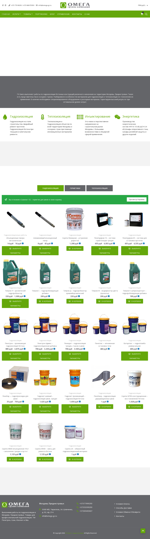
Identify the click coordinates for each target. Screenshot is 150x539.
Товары (27, 14)
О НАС (87, 14)
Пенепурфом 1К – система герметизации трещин (104, 239)
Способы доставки (124, 508)
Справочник (63, 14)
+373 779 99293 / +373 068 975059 (22, 5)
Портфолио (41, 14)
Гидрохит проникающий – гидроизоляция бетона (75, 397)
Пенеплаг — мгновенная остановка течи (105, 344)
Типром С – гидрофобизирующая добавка (45, 292)
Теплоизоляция (58, 116)
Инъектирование (97, 116)
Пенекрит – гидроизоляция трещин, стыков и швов (75, 344)
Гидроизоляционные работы (15, 235)
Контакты (77, 14)
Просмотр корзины (136, 199)
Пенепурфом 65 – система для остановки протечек (134, 239)
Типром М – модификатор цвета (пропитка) (105, 292)
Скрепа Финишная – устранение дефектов (75, 239)
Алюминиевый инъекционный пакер (45, 239)
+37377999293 (86, 503)
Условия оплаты (123, 504)
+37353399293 (86, 507)
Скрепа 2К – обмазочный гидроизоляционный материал (75, 450)
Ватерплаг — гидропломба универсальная (134, 344)
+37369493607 (86, 511)
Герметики (75, 188)
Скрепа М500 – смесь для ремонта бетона (45, 450)
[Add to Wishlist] (9, 229)
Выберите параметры (15, 250)
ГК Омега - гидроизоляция (74, 533)
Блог (52, 14)
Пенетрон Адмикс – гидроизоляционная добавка (45, 344)
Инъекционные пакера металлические (15, 239)
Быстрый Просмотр (21, 229)
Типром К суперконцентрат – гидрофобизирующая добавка (134, 292)
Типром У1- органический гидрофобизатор (15, 292)
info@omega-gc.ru (44, 5)
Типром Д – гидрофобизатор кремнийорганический (75, 292)
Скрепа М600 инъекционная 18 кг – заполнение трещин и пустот (15, 450)
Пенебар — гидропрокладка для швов (15, 397)
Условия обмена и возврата (128, 512)
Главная (6, 14)
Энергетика (130, 116)
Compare (15, 229)
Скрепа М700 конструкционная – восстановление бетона (135, 397)
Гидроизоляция (21, 116)
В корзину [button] (76, 248)
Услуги (15, 14)
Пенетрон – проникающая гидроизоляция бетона (15, 344)
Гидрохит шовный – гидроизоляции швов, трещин (45, 397)
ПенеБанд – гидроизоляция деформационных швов (105, 397)
